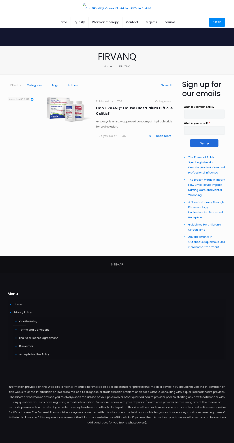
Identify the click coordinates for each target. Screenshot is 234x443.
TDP (119, 101)
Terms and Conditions (34, 330)
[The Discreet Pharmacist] (117, 8)
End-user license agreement (38, 338)
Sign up (204, 143)
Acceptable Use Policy (34, 354)
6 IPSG (217, 22)
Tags (55, 85)
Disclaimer (26, 346)
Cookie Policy (28, 321)
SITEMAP (117, 264)
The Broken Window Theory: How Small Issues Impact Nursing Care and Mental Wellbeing (206, 187)
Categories (34, 85)
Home (108, 66)
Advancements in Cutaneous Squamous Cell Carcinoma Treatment (206, 242)
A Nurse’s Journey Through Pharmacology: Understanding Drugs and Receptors (206, 209)
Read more (163, 136)
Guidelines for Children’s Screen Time (204, 227)
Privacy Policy (23, 312)
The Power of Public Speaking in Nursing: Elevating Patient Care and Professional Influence (206, 164)
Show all (166, 85)
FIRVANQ (124, 66)
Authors (73, 85)
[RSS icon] (117, 429)
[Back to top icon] (216, 435)
